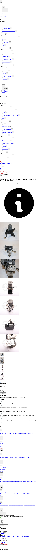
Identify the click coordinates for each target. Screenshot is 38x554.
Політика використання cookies (25, 536)
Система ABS (4, 176)
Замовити (2, 525)
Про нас (1, 163)
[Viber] (4, 533)
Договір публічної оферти (16, 536)
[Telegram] (1, 533)
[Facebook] (2, 533)
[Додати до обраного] (5, 393)
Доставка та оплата (6, 163)
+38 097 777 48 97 (3, 16)
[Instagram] (3, 533)
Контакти (10, 163)
